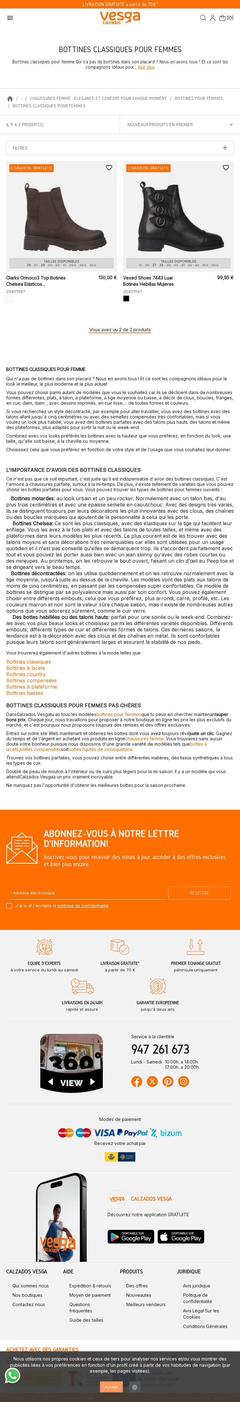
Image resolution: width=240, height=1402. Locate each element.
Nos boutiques (27, 1295)
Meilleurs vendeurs (146, 1304)
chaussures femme (144, 738)
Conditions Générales (205, 1326)
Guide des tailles (86, 1320)
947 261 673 (160, 1049)
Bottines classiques (28, 662)
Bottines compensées (31, 680)
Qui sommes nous (30, 1285)
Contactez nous (28, 1304)
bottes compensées (40, 749)
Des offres (137, 1285)
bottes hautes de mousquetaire (100, 749)
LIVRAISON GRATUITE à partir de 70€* (120, 4)
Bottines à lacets (25, 668)
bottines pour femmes (118, 714)
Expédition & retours (90, 1285)
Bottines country (26, 674)
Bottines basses (24, 693)
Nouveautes (138, 1295)
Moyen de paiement (90, 1295)
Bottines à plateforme (31, 687)
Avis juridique (196, 1285)
